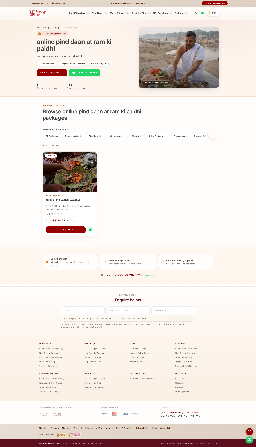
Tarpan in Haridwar (183, 362)
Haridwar (180, 344)
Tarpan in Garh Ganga (49, 391)
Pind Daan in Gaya (138, 348)
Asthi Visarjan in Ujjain (94, 378)
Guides (179, 13)
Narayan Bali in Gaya (139, 353)
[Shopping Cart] (249, 431)
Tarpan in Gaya (136, 362)
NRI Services (160, 13)
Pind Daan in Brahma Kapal (142, 378)
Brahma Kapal (138, 374)
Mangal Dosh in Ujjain (94, 387)
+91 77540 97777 (173, 413)
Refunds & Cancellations (162, 428)
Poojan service (73, 136)
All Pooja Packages (104, 428)
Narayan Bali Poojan (204, 136)
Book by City (138, 13)
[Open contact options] (249, 439)
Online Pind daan (157, 136)
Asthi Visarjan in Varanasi (95, 348)
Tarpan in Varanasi (92, 362)
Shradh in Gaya (137, 357)
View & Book (66, 230)
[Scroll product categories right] (213, 136)
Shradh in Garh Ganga (49, 387)
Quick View (71, 189)
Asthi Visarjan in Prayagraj (51, 348)
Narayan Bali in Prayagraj (50, 357)
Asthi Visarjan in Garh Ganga (52, 378)
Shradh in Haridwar (184, 357)
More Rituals (117, 13)
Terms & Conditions (124, 428)
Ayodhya (179, 387)
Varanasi (89, 344)
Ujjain (88, 374)
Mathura (179, 383)
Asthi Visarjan (77, 13)
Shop (47, 27)
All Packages (52, 136)
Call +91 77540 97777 (130, 275)
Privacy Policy (142, 428)
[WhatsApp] (202, 13)
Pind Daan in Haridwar (185, 353)
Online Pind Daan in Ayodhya (63, 199)
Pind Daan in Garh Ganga (50, 383)
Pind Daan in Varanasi (94, 353)
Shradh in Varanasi (92, 357)
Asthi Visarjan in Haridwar (187, 348)
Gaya (132, 344)
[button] (225, 13)
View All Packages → (215, 3)
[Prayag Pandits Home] (37, 13)
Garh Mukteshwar (49, 374)
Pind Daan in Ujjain (92, 383)
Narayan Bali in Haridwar (186, 366)
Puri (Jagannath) (182, 391)
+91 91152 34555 (191, 413)
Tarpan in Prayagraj (48, 366)
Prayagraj (45, 344)
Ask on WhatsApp (86, 73)
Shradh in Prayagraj (48, 362)
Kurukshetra (180, 378)
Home (39, 27)
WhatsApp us (149, 275)
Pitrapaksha (180, 136)
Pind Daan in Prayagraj (49, 353)
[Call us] (195, 13)
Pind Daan (97, 13)
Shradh (136, 136)
